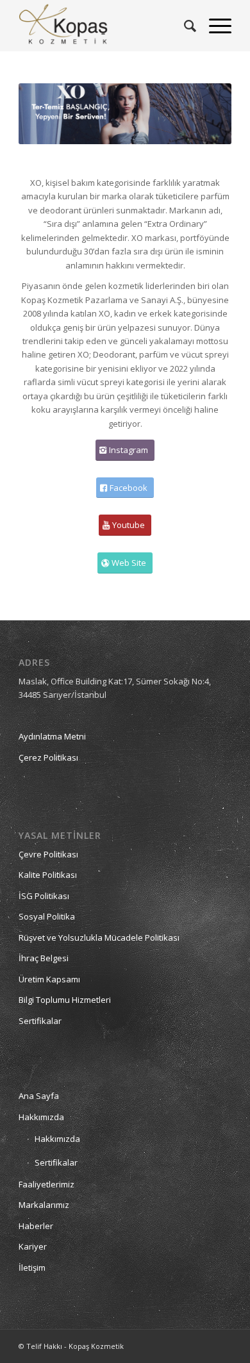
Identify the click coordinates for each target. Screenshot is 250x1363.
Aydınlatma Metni (52, 736)
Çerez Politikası (48, 757)
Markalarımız (44, 1204)
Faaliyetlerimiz (46, 1184)
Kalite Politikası (48, 874)
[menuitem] (183, 25)
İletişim (32, 1267)
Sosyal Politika (47, 916)
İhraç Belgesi (44, 958)
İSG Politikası (44, 896)
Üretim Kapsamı (49, 979)
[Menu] (213, 25)
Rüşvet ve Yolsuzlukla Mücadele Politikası (99, 937)
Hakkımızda (41, 1117)
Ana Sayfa (39, 1096)
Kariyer (33, 1246)
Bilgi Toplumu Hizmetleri (65, 999)
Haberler (36, 1226)
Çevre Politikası (48, 854)
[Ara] (183, 25)
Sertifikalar (40, 1021)
